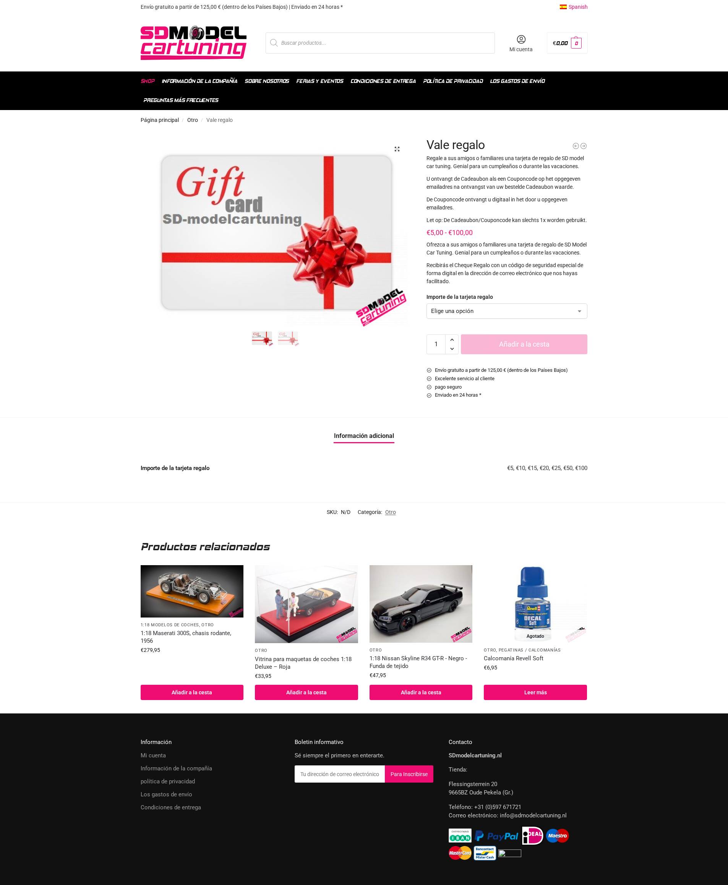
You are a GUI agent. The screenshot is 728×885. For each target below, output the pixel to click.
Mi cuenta (521, 49)
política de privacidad (168, 781)
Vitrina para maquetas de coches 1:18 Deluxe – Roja (303, 663)
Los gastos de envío (166, 794)
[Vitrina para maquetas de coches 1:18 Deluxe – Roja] (306, 604)
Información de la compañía (176, 768)
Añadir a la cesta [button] (192, 692)
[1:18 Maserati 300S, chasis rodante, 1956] (192, 591)
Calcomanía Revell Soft (513, 658)
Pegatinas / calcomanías (530, 650)
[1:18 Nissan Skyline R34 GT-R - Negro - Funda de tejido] (421, 603)
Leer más (535, 692)
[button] (567, 42)
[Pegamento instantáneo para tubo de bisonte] (576, 146)
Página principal (160, 120)
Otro (192, 120)
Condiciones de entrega (171, 807)
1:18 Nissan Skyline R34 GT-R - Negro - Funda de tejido (418, 662)
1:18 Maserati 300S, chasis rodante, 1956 (186, 637)
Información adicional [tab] (364, 435)
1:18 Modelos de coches (170, 624)
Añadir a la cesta (524, 344)
